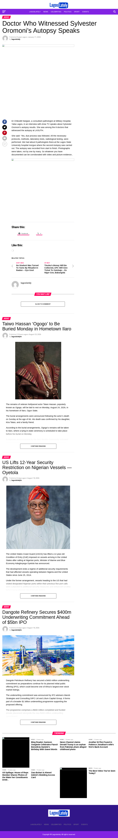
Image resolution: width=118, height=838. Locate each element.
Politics (67, 12)
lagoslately (16, 39)
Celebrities (56, 12)
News (45, 12)
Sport (77, 12)
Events (85, 12)
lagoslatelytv (17, 336)
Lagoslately (35, 12)
